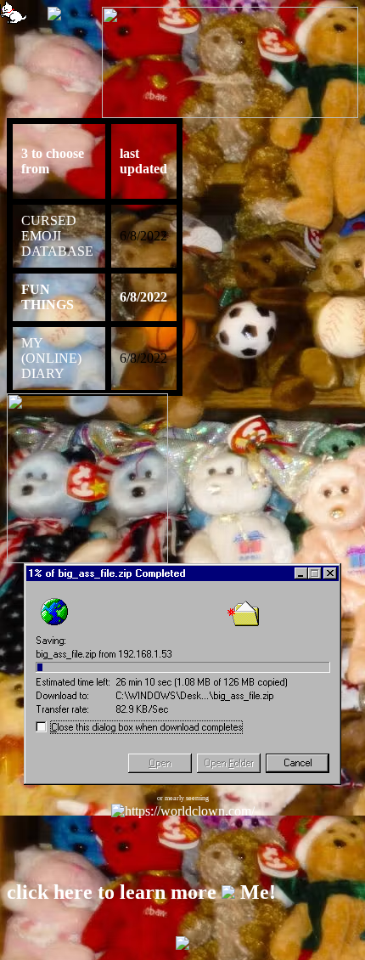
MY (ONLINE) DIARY (51, 358)
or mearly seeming (183, 798)
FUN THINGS (47, 297)
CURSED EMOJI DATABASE (57, 235)
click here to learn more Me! (141, 892)
